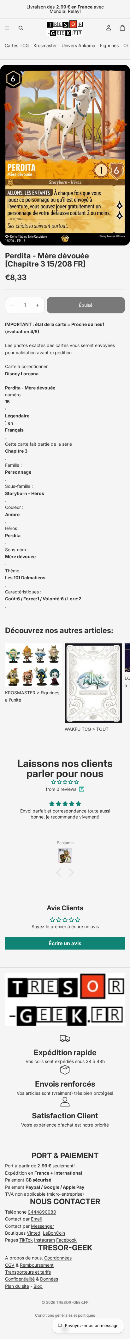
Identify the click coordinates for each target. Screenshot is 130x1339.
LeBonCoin (54, 1233)
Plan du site (17, 1286)
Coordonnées (58, 1257)
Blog (38, 1286)
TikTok (26, 1240)
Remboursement (37, 1265)
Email (36, 1218)
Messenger (42, 1226)
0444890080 (42, 1212)
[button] (60, 872)
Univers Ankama (78, 45)
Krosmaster (45, 45)
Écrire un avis (65, 943)
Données (49, 1278)
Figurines (109, 45)
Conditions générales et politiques (65, 1315)
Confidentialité (20, 1278)
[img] (65, 782)
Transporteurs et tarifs (28, 1272)
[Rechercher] (21, 28)
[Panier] (122, 28)
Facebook (66, 1240)
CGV (10, 1265)
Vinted (33, 1233)
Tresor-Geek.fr (72, 1302)
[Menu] (7, 28)
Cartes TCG (17, 45)
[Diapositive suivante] (118, 688)
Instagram (44, 1240)
